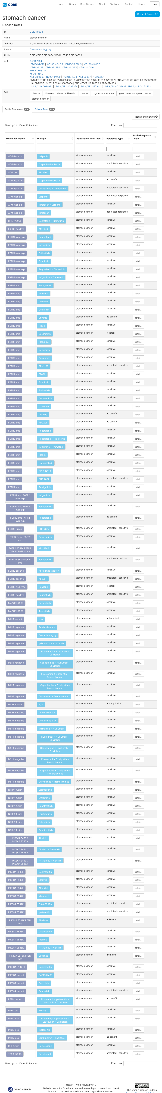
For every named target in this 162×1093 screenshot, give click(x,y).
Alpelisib (43, 838)
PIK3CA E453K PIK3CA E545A (20, 840)
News (61, 4)
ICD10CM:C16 (37, 64)
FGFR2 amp (14, 285)
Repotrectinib (46, 806)
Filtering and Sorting (144, 116)
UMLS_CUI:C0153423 (139, 86)
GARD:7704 (36, 61)
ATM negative (15, 180)
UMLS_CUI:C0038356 (66, 86)
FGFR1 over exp (16, 237)
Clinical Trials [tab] (44, 109)
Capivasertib (45, 872)
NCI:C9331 (98, 76)
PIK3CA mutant (16, 975)
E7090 (42, 374)
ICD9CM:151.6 (86, 67)
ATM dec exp (15, 156)
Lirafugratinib (46, 463)
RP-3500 (43, 172)
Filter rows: (116, 125)
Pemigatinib (45, 487)
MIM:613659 (36, 73)
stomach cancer (40, 98)
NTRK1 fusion (15, 789)
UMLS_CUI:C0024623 (41, 86)
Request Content (146, 14)
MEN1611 (43, 1010)
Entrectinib (44, 797)
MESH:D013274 (38, 70)
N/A (41, 619)
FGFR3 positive (16, 595)
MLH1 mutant (15, 619)
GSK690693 (45, 904)
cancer (84, 93)
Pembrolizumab (47, 627)
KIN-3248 (44, 548)
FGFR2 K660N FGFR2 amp (20, 561)
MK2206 (43, 422)
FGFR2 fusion (15, 529)
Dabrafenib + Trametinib (51, 220)
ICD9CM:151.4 (52, 67)
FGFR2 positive (16, 570)
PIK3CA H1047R (16, 967)
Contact (129, 4)
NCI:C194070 (70, 76)
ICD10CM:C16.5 (73, 64)
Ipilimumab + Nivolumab (51, 643)
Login (154, 4)
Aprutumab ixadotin (49, 570)
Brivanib (43, 317)
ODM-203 (44, 406)
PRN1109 (43, 366)
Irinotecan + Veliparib (50, 204)
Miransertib (44, 896)
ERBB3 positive (16, 229)
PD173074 (44, 342)
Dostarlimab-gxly (47, 635)
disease (36, 93)
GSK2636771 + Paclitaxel (52, 1038)
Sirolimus (43, 920)
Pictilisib (43, 414)
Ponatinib (43, 293)
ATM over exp (15, 196)
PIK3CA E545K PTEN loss (20, 957)
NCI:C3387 (85, 76)
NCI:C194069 (53, 76)
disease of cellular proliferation (60, 93)
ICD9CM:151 (36, 67)
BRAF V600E (14, 220)
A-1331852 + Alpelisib (50, 860)
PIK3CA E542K (16, 872)
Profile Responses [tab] (16, 109)
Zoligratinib (44, 358)
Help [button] (140, 4)
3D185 (42, 455)
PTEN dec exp (15, 999)
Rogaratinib (45, 595)
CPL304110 (45, 471)
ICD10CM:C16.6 (92, 64)
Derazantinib (45, 398)
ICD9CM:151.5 (69, 67)
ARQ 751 (43, 888)
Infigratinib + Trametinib (51, 277)
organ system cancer (104, 93)
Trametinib (44, 611)
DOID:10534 (36, 31)
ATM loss (12, 172)
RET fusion (13, 1046)
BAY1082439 (45, 975)
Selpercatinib (45, 1046)
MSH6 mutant (15, 704)
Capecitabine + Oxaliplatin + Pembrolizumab (55, 687)
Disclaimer (115, 4)
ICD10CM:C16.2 (55, 64)
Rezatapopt (45, 1054)
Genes (72, 4)
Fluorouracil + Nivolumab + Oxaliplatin (55, 653)
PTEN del (13, 1010)
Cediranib (44, 309)
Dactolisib (44, 983)
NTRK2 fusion (15, 814)
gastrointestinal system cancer (135, 93)
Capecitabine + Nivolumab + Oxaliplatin (55, 664)
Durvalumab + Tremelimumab (54, 696)
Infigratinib (44, 245)
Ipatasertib (44, 912)
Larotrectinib (45, 789)
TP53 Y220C (15, 1054)
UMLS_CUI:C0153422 (115, 86)
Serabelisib (44, 991)
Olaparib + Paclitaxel (49, 164)
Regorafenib (45, 237)
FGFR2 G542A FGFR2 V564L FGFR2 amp (20, 550)
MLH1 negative (16, 627)
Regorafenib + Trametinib (52, 269)
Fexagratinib (45, 285)
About (102, 4)
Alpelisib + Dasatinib (49, 849)
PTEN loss (13, 1018)
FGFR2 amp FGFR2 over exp (20, 497)
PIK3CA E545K (16, 931)
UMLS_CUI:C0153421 (91, 86)
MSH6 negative (16, 712)
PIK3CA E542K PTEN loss (20, 922)
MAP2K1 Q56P (15, 603)
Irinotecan (44, 212)
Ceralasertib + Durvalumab (52, 188)
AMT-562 (43, 229)
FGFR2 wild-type (16, 587)
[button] (33, 138)
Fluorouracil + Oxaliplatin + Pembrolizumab (55, 675)
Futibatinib (44, 253)
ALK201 (43, 578)
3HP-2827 (44, 479)
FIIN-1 (42, 325)
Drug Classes (87, 4)
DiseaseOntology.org (41, 49)
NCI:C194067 (37, 76)
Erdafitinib (44, 261)
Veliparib (43, 156)
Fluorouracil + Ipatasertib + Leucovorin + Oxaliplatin (55, 1001)
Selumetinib (45, 333)
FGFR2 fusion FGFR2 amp (20, 539)
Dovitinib (43, 301)
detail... (138, 156)
